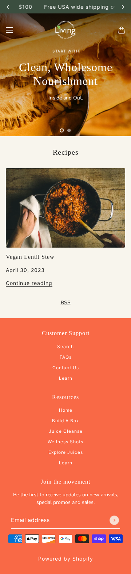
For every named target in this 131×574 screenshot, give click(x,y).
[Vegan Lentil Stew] (65, 208)
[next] (123, 6)
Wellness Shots (65, 441)
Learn (65, 378)
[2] (69, 130)
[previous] (8, 6)
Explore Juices (65, 452)
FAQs (66, 357)
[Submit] (114, 520)
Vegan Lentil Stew (30, 257)
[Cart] (121, 30)
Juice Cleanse (66, 431)
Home (65, 410)
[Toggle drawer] (9, 30)
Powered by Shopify (65, 558)
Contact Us (65, 367)
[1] (61, 130)
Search (65, 346)
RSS (66, 302)
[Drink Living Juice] (65, 30)
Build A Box (65, 420)
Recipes (66, 152)
